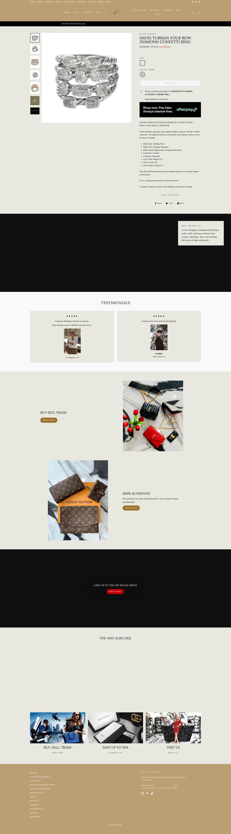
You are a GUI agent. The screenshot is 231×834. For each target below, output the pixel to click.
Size (142, 58)
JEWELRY (49, 2)
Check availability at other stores (156, 99)
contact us (115, 753)
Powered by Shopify (115, 825)
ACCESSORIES (69, 2)
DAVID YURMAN (148, 34)
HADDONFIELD (36, 809)
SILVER (142, 74)
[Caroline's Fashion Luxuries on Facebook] (147, 793)
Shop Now (131, 508)
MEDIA (101, 2)
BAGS (40, 2)
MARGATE (34, 813)
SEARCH (33, 773)
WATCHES (81, 2)
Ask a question (170, 195)
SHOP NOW (115, 591)
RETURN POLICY (37, 793)
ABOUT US (34, 801)
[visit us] (173, 727)
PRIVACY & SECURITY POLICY (42, 785)
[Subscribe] (175, 785)
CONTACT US (35, 781)
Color (147, 70)
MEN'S (108, 2)
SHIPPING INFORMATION (40, 789)
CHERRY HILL (36, 817)
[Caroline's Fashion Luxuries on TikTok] (152, 793)
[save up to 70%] (115, 727)
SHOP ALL (173, 753)
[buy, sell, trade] (57, 727)
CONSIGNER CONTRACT (40, 777)
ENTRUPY (34, 805)
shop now (49, 420)
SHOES (58, 2)
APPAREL (92, 2)
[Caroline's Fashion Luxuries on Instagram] (142, 793)
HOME (32, 2)
